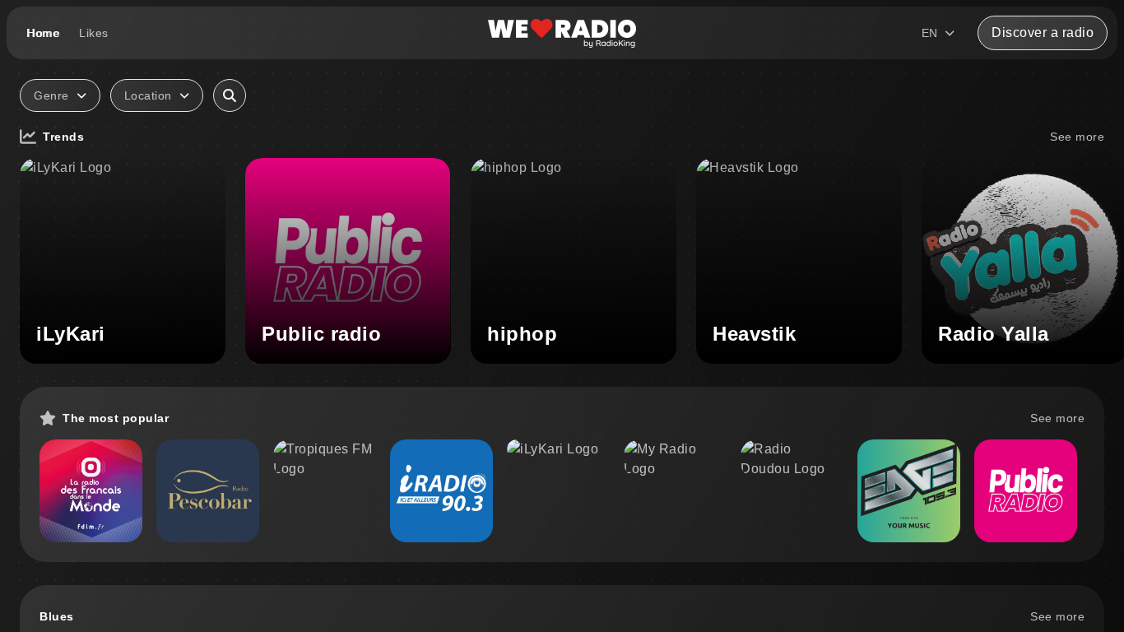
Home (42, 33)
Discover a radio (1043, 33)
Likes (94, 33)
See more (1077, 136)
